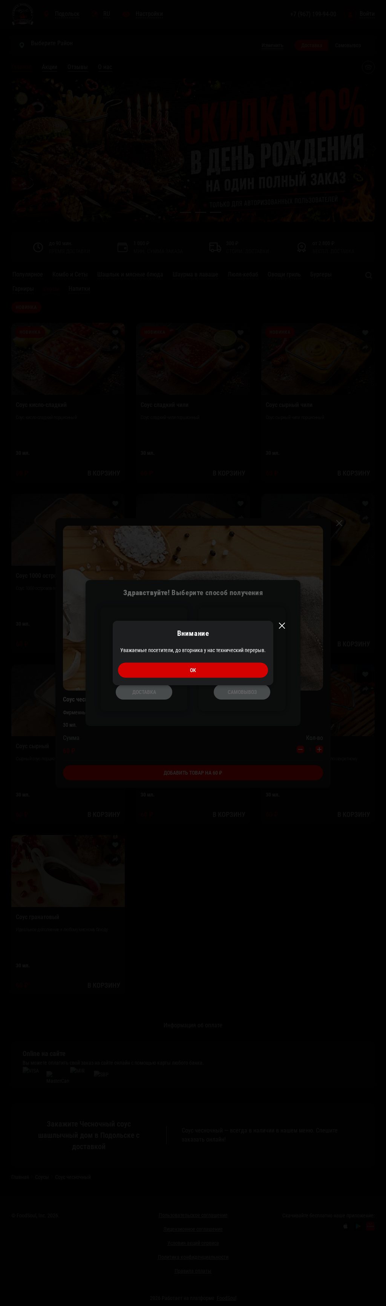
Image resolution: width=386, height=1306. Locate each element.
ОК (193, 670)
